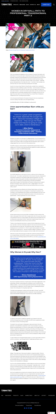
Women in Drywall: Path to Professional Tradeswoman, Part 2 (22, 50)
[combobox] (51, 413)
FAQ (2, 395)
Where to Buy (46, 4)
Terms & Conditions (19, 405)
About (38, 4)
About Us (37, 395)
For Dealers (51, 395)
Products (15, 4)
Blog (27, 4)
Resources (22, 4)
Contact (44, 395)
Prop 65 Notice (37, 405)
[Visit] (24, 408)
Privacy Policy (29, 405)
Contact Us (33, 4)
